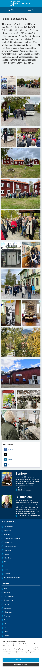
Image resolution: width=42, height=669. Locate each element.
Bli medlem (7, 530)
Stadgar (6, 604)
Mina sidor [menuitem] (7, 558)
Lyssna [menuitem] (6, 566)
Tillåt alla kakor (20, 660)
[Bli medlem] (7, 501)
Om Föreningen (9, 596)
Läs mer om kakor (13, 654)
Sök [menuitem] (12, 10)
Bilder (6, 624)
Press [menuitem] (6, 570)
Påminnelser (8, 612)
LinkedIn (10, 459)
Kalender (7, 592)
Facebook (10, 449)
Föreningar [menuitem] (7, 550)
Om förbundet (8, 526)
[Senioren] (7, 479)
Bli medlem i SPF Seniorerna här (29, 515)
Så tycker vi (8, 542)
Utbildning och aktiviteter (12, 538)
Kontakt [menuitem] (6, 554)
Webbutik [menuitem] (7, 574)
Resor (6, 631)
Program (7, 616)
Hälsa (6, 628)
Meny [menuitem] (33, 10)
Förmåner (7, 534)
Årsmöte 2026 (8, 600)
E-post (9, 465)
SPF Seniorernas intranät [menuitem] (12, 577)
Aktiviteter (7, 620)
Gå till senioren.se (24, 490)
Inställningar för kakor (20, 664)
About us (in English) (10, 546)
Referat (6, 635)
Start (5, 588)
